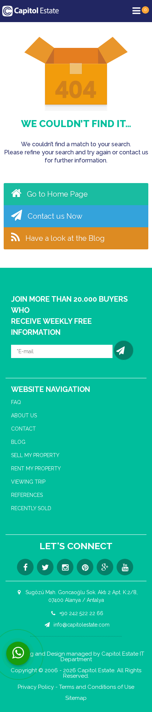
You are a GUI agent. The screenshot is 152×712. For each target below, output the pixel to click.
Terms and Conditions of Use (96, 687)
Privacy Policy (36, 687)
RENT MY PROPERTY (36, 468)
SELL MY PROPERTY (35, 455)
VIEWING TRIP (28, 482)
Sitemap (76, 698)
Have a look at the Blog (64, 238)
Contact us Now (54, 216)
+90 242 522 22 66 (80, 613)
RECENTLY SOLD (31, 508)
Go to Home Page (56, 194)
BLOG (18, 442)
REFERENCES (27, 495)
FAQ (16, 402)
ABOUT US (24, 415)
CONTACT (23, 429)
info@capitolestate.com (81, 625)
